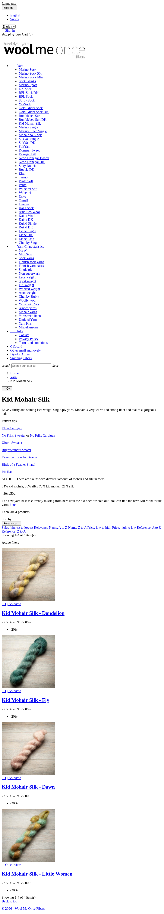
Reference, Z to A (14, 531)
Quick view (11, 604)
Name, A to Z (58, 527)
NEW (23, 250)
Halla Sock (26, 208)
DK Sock (25, 89)
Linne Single (27, 231)
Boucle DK (26, 169)
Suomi (14, 19)
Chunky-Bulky (29, 296)
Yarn (16, 66)
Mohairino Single (30, 135)
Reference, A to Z (149, 527)
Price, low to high (99, 527)
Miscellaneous (28, 327)
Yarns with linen (30, 316)
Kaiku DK (26, 219)
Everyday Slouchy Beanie (19, 457)
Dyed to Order (20, 354)
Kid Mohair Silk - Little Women (37, 874)
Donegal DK (27, 154)
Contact (24, 335)
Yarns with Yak (29, 304)
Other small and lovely (25, 350)
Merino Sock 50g (30, 73)
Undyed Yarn (28, 319)
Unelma (24, 204)
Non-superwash (29, 273)
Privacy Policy (28, 339)
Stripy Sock (27, 100)
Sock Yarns (26, 258)
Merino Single (28, 127)
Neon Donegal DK (32, 162)
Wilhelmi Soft (28, 189)
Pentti (22, 185)
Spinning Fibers (21, 358)
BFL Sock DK (29, 92)
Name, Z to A (77, 527)
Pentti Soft (26, 181)
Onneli (23, 200)
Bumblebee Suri (30, 116)
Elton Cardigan (12, 428)
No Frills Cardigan (42, 435)
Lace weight (27, 277)
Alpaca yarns (28, 308)
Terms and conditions (33, 342)
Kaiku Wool (27, 216)
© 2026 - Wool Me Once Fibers (23, 908)
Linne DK (26, 235)
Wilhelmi (25, 192)
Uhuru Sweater (12, 442)
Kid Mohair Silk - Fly (25, 700)
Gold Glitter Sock (31, 108)
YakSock (25, 104)
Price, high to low (124, 527)
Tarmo (23, 177)
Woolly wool (27, 300)
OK (6, 388)
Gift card (16, 346)
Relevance (11, 523)
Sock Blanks (27, 81)
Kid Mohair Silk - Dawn (28, 787)
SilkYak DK (27, 142)
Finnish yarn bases (31, 266)
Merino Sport (28, 85)
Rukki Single (28, 223)
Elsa (22, 173)
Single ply (25, 269)
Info (16, 331)
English (15, 15)
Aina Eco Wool (29, 212)
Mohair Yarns (28, 312)
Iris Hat (7, 472)
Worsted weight (29, 289)
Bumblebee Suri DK (33, 119)
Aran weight (27, 292)
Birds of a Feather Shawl (18, 464)
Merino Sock (27, 69)
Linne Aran (26, 239)
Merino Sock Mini (31, 77)
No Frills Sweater (13, 435)
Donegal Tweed (29, 150)
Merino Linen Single (33, 131)
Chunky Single (29, 242)
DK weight (26, 285)
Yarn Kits (25, 323)
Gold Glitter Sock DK (34, 112)
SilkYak (24, 146)
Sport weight (27, 281)
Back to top (11, 901)
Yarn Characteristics (27, 246)
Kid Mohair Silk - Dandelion (33, 613)
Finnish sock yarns (31, 262)
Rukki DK (26, 227)
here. (13, 504)
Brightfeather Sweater (16, 450)
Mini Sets (25, 254)
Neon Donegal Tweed (34, 158)
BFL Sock (26, 96)
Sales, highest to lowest (18, 527)
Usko (22, 196)
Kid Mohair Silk (30, 123)
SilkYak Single (29, 139)
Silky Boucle (27, 166)
